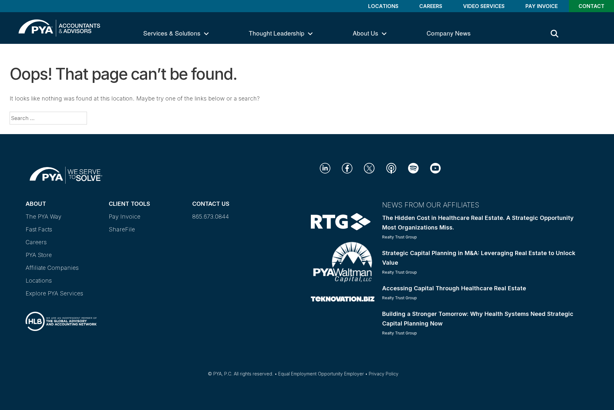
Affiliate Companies (52, 267)
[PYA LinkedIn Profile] (325, 167)
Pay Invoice (541, 6)
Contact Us (210, 203)
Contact (591, 6)
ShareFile (122, 229)
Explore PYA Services (54, 293)
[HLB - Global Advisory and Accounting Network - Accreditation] (61, 315)
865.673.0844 (210, 216)
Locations (383, 6)
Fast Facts (39, 229)
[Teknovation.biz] (342, 298)
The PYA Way (43, 216)
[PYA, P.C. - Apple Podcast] (391, 168)
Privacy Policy (383, 373)
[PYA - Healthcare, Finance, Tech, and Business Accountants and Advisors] (59, 27)
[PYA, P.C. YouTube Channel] (435, 167)
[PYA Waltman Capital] (342, 261)
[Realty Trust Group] (341, 221)
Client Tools (129, 203)
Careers (430, 6)
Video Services (484, 6)
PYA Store (39, 255)
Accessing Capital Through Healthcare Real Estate (454, 288)
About (36, 203)
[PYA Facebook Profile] (347, 167)
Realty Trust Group (399, 237)
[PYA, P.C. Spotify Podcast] (413, 167)
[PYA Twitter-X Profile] (369, 167)
